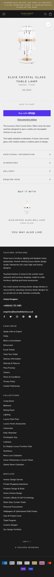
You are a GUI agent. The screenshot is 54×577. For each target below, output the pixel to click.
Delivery (9, 171)
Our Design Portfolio (12, 529)
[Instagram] (17, 316)
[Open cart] (50, 14)
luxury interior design (37, 261)
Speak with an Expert (12, 331)
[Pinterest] (23, 316)
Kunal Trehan (9, 349)
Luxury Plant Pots (11, 419)
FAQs (5, 336)
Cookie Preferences (11, 386)
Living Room (8, 401)
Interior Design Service (13, 479)
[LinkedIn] (36, 316)
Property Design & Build (13, 488)
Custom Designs (10, 525)
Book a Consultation (12, 340)
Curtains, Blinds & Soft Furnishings (18, 497)
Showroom (8, 345)
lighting (26, 258)
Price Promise (9, 368)
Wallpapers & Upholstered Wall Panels (20, 511)
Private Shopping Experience (15, 484)
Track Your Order (10, 354)
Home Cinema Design (12, 493)
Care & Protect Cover (12, 516)
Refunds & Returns (11, 363)
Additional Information (19, 154)
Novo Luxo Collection (12, 455)
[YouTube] (30, 316)
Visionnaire (8, 428)
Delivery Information (12, 358)
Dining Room (9, 410)
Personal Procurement (13, 506)
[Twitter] (11, 316)
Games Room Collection (13, 464)
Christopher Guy (10, 437)
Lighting (6, 414)
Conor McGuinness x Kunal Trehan (18, 460)
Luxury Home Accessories (14, 423)
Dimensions (10, 163)
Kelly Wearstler (10, 432)
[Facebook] (4, 316)
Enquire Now (11, 179)
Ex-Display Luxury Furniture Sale (17, 446)
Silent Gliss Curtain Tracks (14, 502)
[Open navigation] (3, 14)
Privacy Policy (9, 381)
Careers (6, 372)
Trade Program (9, 520)
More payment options (27, 119)
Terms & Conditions (11, 377)
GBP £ (26, 541)
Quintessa (7, 451)
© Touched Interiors (27, 547)
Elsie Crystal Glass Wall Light (27, 220)
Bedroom (7, 405)
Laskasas (7, 442)
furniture (18, 258)
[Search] (45, 14)
